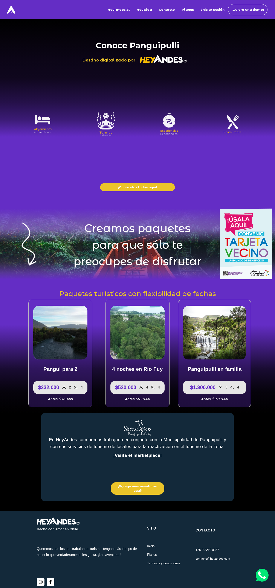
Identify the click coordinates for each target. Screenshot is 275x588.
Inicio (150, 546)
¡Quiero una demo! (248, 10)
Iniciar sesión (213, 10)
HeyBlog (144, 10)
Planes (188, 10)
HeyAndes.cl (119, 10)
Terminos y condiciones (163, 563)
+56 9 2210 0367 (207, 550)
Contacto (167, 10)
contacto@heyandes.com (213, 558)
